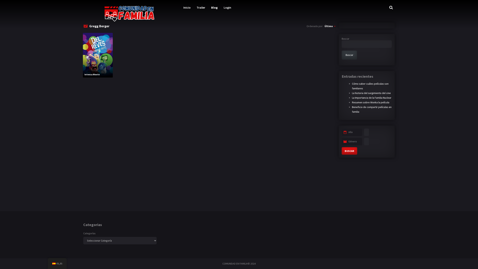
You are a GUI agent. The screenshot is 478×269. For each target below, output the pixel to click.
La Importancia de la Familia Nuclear (371, 97)
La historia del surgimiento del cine (371, 93)
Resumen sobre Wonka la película (370, 102)
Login (227, 7)
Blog (214, 7)
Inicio (187, 7)
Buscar (345, 38)
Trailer (201, 7)
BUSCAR (349, 151)
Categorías (89, 233)
